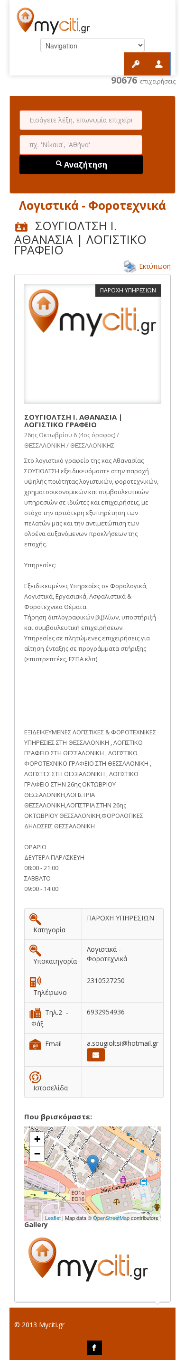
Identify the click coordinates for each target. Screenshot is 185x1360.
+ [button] (37, 1139)
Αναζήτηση (84, 164)
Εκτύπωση (155, 266)
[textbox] (80, 120)
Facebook (94, 1347)
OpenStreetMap (111, 1217)
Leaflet (53, 1217)
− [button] (37, 1154)
